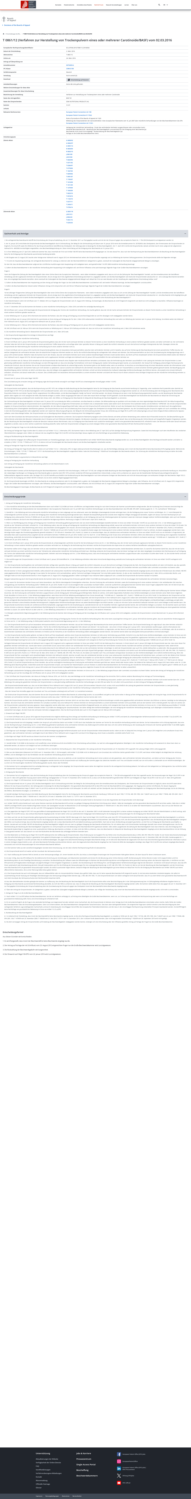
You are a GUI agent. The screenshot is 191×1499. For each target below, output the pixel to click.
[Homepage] (3, 34)
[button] (95, 233)
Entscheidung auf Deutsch (80, 80)
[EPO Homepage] (28, 5)
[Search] (159, 4)
